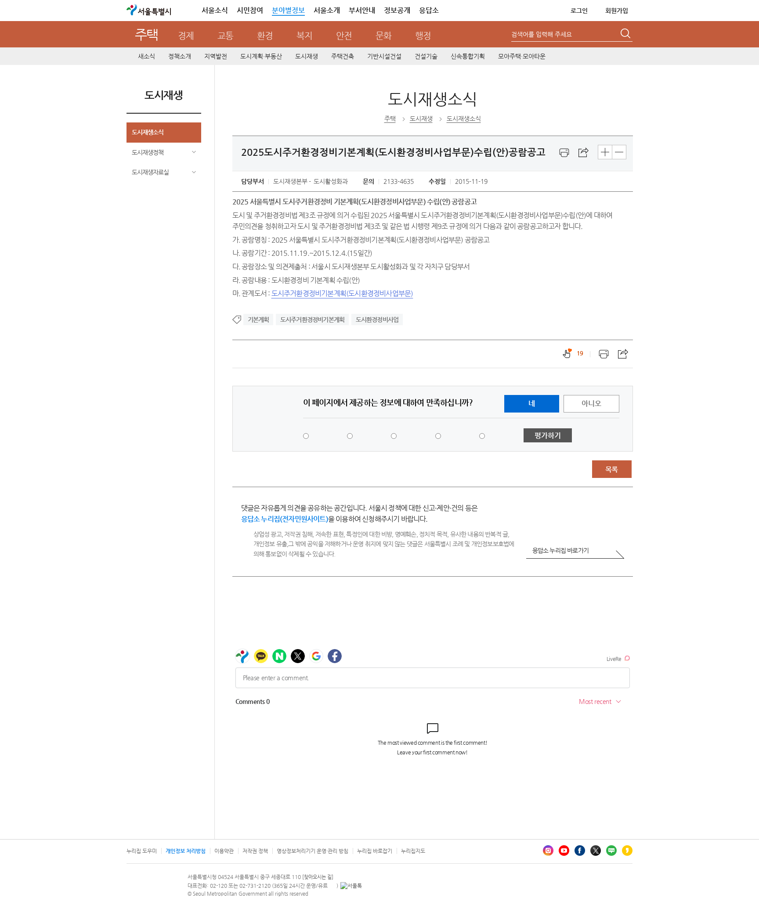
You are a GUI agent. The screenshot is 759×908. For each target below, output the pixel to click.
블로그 (611, 850)
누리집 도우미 (141, 851)
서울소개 (327, 10)
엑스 (595, 850)
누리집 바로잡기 (374, 851)
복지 (304, 36)
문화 (383, 36)
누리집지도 (413, 851)
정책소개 (179, 56)
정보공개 (397, 10)
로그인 (579, 10)
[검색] (626, 34)
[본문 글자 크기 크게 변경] (605, 152)
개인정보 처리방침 (186, 851)
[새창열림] (564, 152)
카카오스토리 (627, 850)
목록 (611, 469)
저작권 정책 (255, 851)
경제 (186, 36)
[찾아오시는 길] (317, 877)
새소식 (146, 56)
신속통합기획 (468, 56)
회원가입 (616, 10)
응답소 (429, 10)
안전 (344, 36)
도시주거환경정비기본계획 (312, 319)
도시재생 (306, 56)
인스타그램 (548, 850)
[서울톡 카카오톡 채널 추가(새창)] (351, 885)
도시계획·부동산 (261, 56)
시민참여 (250, 10)
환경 (265, 36)
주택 (146, 34)
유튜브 (564, 850)
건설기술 (426, 56)
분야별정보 (288, 10)
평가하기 (548, 435)
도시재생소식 (147, 132)
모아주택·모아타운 (522, 56)
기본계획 (258, 319)
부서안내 (362, 10)
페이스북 (580, 850)
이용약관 (224, 851)
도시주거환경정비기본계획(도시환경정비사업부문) (342, 293)
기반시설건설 (384, 56)
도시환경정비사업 (377, 319)
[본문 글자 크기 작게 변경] (619, 152)
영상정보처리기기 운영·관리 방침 (312, 851)
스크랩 (583, 152)
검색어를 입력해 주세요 (541, 34)
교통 (225, 36)
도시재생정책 (147, 152)
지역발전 (215, 56)
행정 (423, 36)
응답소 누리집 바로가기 (560, 550)
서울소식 (215, 10)
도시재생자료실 (150, 172)
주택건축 (342, 56)
